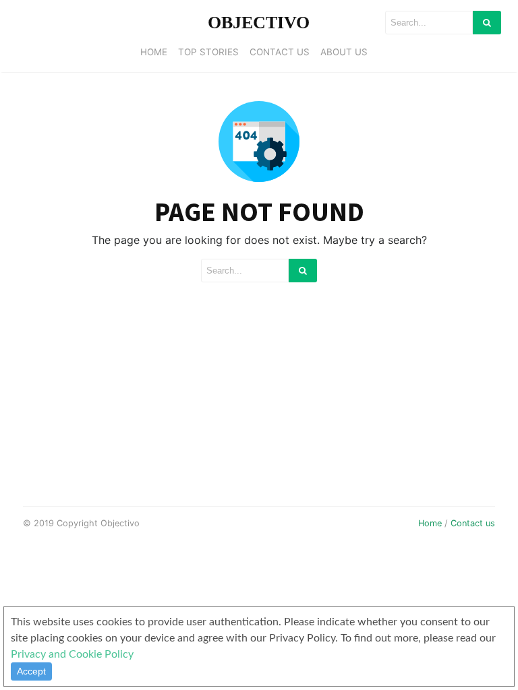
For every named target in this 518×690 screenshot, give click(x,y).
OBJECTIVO (259, 22)
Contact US (280, 51)
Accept (31, 671)
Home (153, 51)
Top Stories (208, 51)
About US (344, 51)
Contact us (473, 523)
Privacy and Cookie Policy (72, 654)
